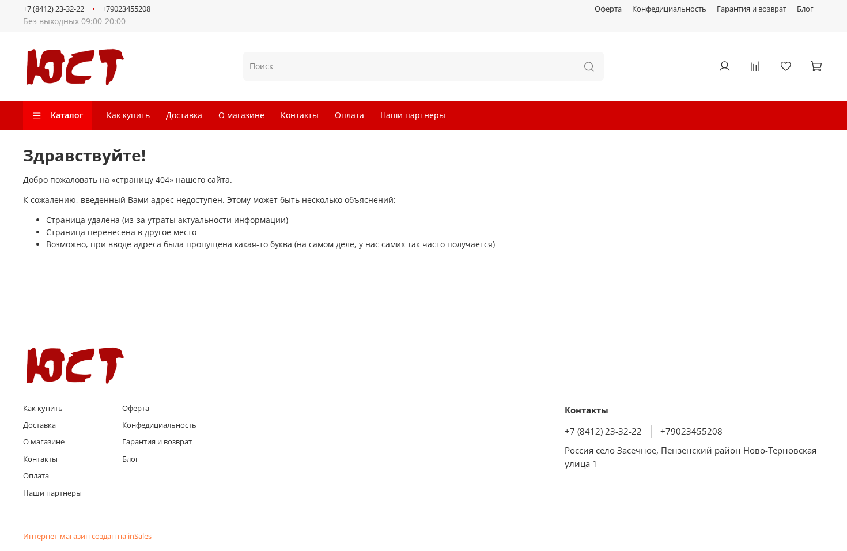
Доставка (184, 115)
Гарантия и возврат (751, 9)
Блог (805, 9)
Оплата (349, 115)
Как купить (128, 115)
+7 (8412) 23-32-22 (53, 9)
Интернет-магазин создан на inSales (87, 536)
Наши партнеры (412, 115)
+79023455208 (126, 9)
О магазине (241, 115)
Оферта (608, 9)
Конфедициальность (669, 9)
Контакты (300, 115)
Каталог (67, 115)
